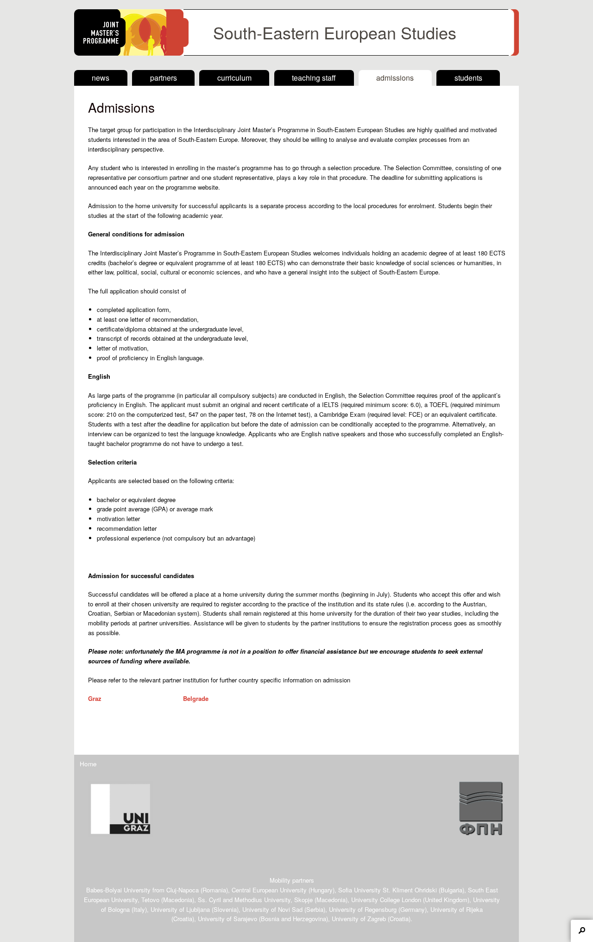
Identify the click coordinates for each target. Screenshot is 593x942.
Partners (163, 77)
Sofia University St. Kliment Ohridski (387, 889)
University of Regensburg (363, 909)
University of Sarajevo (227, 918)
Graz (94, 698)
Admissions (395, 77)
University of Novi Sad (272, 909)
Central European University (269, 889)
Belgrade (195, 698)
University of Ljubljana (180, 909)
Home (88, 763)
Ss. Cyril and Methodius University (244, 899)
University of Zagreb (359, 918)
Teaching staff (314, 77)
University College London (386, 899)
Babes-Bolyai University (118, 889)
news (100, 77)
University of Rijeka (456, 909)
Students (468, 77)
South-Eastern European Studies (334, 32)
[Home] (296, 53)
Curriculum (234, 77)
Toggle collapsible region (582, 931)
